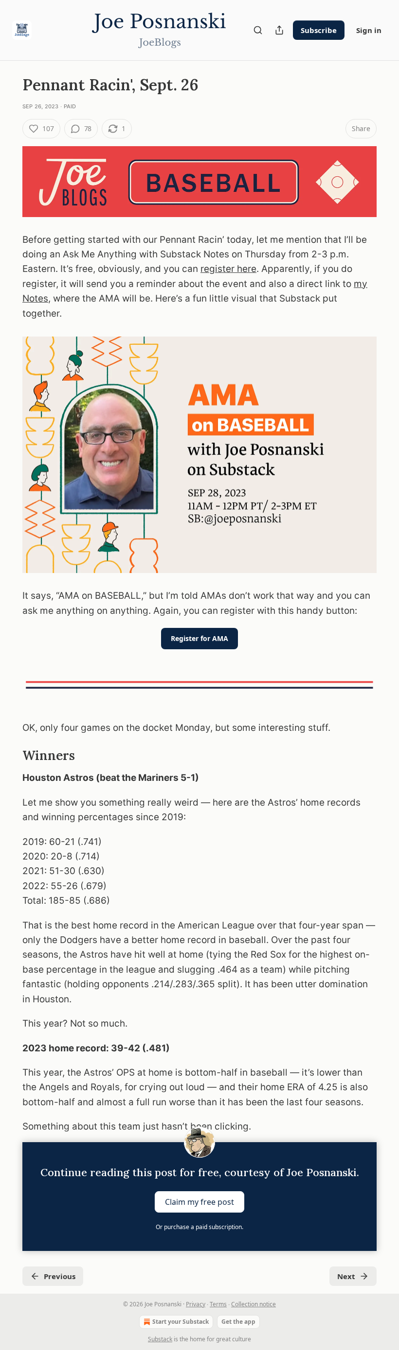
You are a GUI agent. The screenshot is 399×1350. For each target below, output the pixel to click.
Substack (160, 1339)
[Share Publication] (279, 30)
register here (228, 268)
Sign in (368, 30)
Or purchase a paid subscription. (199, 1227)
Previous (59, 1276)
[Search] (258, 30)
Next (346, 1276)
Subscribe (319, 30)
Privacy (195, 1304)
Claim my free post (199, 1201)
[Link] (9, 755)
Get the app (238, 1321)
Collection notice (253, 1304)
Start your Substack (180, 1321)
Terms (218, 1304)
